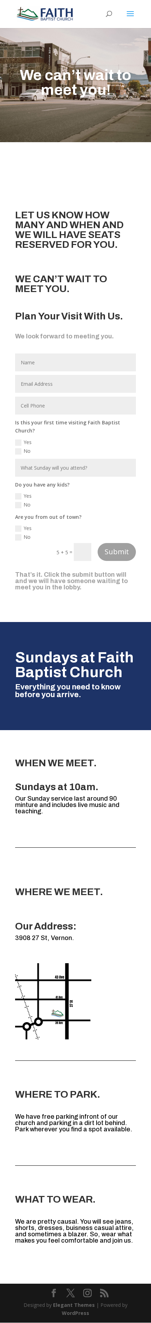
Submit (117, 551)
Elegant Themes (74, 1305)
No (27, 451)
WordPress (75, 1313)
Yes (28, 442)
